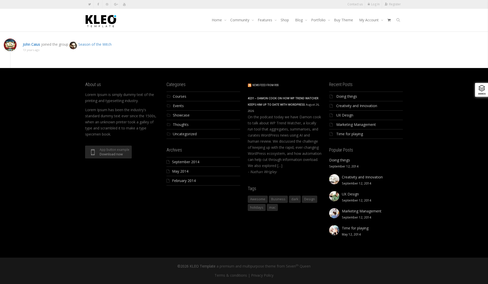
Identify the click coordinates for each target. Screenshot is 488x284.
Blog (299, 20)
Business (278, 199)
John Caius (31, 44)
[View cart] (389, 20)
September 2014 (185, 161)
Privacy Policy (262, 275)
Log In (375, 4)
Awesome (257, 199)
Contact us (355, 4)
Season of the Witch (95, 44)
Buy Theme (343, 20)
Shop (285, 20)
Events (178, 105)
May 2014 (180, 171)
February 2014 (184, 180)
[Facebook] (98, 4)
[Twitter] (89, 4)
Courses (179, 96)
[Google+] (115, 4)
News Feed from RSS (265, 85)
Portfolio (319, 20)
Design (309, 199)
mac (272, 207)
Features (265, 20)
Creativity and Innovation (356, 105)
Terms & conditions (231, 275)
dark (294, 199)
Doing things (346, 96)
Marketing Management (356, 124)
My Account (369, 20)
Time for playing (349, 133)
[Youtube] (124, 4)
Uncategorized (185, 133)
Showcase (181, 115)
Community (240, 20)
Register (395, 4)
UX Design (344, 115)
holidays (256, 207)
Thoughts (181, 124)
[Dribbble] (107, 4)
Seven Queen (298, 266)
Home (217, 20)
